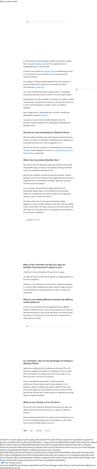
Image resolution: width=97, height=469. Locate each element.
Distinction (44, 115)
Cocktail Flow (39, 87)
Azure (25, 455)
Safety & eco (90, 465)
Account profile (55, 442)
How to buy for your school (76, 447)
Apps (31, 430)
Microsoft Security (18, 452)
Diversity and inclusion (34, 460)
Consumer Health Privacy (10, 465)
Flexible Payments (64, 444)
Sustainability (59, 460)
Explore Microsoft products (22, 442)
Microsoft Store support (87, 442)
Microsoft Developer (36, 455)
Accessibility (49, 460)
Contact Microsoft (35, 465)
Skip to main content (8, 1)
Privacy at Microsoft (8, 460)
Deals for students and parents (34, 449)
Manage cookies (56, 465)
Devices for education (9, 447)
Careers (65, 457)
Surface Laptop (16, 439)
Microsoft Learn (51, 455)
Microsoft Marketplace (23, 457)
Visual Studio (56, 457)
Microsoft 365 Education (54, 447)
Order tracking (13, 444)
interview (47, 430)
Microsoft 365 (44, 452)
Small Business (16, 455)
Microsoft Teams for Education (30, 447)
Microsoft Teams (78, 452)
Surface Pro (4, 439)
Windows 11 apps (41, 442)
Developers (39, 430)
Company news (89, 457)
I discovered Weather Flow (36, 64)
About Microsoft (75, 457)
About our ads (14, 467)
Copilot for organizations (73, 439)
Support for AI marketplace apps (72, 455)
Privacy (47, 465)
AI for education (54, 449)
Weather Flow (49, 71)
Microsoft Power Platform (60, 452)
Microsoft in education (82, 444)
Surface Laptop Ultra (31, 439)
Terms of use (69, 465)
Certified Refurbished (28, 444)
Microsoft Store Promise (47, 444)
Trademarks (79, 465)
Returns (3, 444)
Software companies (42, 457)
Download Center (69, 442)
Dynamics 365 (32, 452)
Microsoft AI (5, 452)
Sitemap (24, 465)
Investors (20, 460)
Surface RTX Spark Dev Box (51, 439)
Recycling (4, 467)
